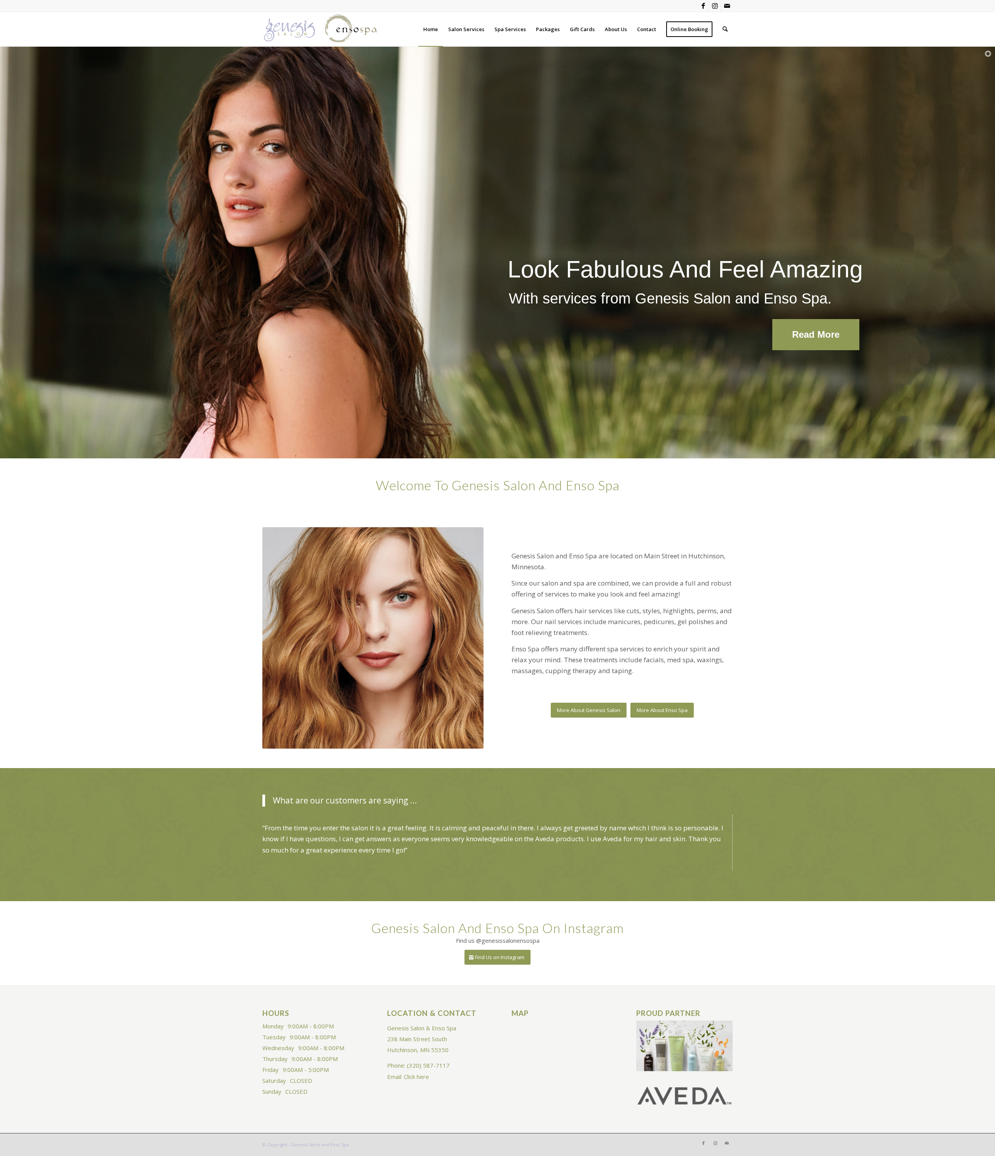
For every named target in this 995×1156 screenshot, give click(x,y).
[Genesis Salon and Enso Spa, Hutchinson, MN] (320, 29)
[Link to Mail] (727, 6)
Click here (416, 1077)
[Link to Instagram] (715, 6)
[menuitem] (430, 29)
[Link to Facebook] (703, 6)
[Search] (725, 29)
